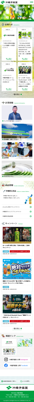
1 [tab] (11, 18)
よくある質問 (25, 381)
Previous (1, 12)
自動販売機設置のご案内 (9, 381)
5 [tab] (21, 18)
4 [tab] (18, 18)
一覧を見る (16, 94)
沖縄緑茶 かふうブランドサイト (11, 211)
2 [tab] (13, 18)
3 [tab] (16, 18)
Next (33, 12)
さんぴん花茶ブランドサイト (11, 207)
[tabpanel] (17, 12)
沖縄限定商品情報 (7, 216)
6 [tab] (23, 18)
